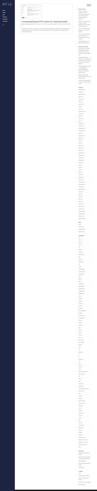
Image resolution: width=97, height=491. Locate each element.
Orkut (79, 473)
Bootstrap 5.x (81, 261)
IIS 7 (79, 356)
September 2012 (81, 135)
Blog (4, 14)
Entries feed (80, 226)
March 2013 (80, 133)
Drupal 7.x (80, 300)
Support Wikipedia (82, 461)
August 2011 (81, 162)
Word (79, 447)
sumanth (80, 80)
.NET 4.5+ (45, 24)
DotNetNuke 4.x (81, 286)
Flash (79, 347)
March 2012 (80, 145)
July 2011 (80, 165)
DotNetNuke (81, 283)
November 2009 (81, 213)
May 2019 (80, 121)
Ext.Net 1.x (80, 322)
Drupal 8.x (80, 303)
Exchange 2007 (81, 315)
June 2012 (80, 140)
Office (79, 369)
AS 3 (79, 247)
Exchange (80, 313)
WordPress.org (81, 231)
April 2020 (80, 116)
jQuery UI (80, 366)
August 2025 (81, 91)
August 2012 (81, 138)
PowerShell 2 (59, 24)
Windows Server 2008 (82, 442)
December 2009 (81, 211)
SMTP (79, 393)
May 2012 (80, 143)
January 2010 (81, 208)
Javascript (80, 359)
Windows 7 (80, 435)
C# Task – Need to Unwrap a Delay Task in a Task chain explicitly (84, 30)
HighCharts (80, 352)
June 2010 (80, 196)
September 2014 (81, 128)
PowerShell (53, 24)
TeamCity (64, 24)
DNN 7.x (80, 281)
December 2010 (81, 182)
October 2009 (81, 216)
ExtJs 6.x (80, 335)
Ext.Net (79, 320)
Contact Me (5, 21)
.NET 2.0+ (36, 24)
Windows (80, 432)
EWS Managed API (82, 310)
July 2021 (80, 106)
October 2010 (81, 186)
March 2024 (80, 96)
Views (79, 420)
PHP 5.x (79, 378)
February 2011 (81, 177)
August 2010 (81, 191)
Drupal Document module (83, 475)
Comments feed (81, 229)
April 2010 (80, 201)
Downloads (5, 19)
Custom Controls (81, 271)
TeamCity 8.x (81, 413)
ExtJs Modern (81, 342)
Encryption (80, 308)
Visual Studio (81, 425)
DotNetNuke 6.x (81, 291)
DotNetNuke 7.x (81, 293)
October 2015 (81, 123)
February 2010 (81, 206)
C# (50, 24)
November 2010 (81, 184)
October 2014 (81, 126)
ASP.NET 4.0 (80, 252)
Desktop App (81, 274)
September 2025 (81, 89)
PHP (79, 376)
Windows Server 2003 (82, 439)
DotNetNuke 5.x (81, 288)
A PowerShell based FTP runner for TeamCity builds (44, 21)
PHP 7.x (79, 381)
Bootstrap (80, 259)
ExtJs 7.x (80, 337)
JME (79, 361)
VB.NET (80, 417)
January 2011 (81, 179)
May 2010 (80, 199)
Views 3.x (80, 422)
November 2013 (81, 130)
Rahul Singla (25, 24)
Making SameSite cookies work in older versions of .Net (84, 76)
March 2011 (80, 174)
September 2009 (81, 218)
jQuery (79, 364)
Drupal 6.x (80, 298)
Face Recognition (81, 484)
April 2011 (80, 172)
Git (79, 349)
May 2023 (80, 101)
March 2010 (80, 204)
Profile (4, 12)
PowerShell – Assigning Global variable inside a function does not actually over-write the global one (84, 51)
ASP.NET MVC (81, 254)
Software (80, 395)
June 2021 (80, 108)
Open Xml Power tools (83, 371)
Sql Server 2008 (81, 403)
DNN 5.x (80, 276)
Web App (80, 430)
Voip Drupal (80, 427)
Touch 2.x (80, 415)
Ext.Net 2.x (80, 325)
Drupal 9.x (80, 305)
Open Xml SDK (81, 374)
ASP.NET (80, 249)
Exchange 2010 (81, 317)
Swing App (80, 405)
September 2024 (81, 94)
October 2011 (81, 157)
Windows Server (81, 437)
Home (4, 10)
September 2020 (81, 111)
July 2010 (80, 194)
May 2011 (80, 169)
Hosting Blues (81, 467)
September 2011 (81, 160)
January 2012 (81, 150)
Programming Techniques (83, 388)
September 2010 (81, 189)
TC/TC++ (80, 408)
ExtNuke (80, 344)
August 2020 (81, 113)
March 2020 (80, 118)
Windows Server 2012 (82, 444)
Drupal (79, 296)
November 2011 (81, 155)
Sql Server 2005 (81, 400)
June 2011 (80, 167)
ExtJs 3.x (80, 330)
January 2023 (81, 104)
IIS (78, 354)
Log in (79, 224)
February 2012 (81, 147)
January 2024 (81, 99)
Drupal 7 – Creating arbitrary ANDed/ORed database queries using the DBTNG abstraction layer (84, 69)
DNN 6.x (80, 279)
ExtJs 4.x (80, 332)
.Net (79, 237)
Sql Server (80, 398)
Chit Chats (5, 16)
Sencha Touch (81, 391)
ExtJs (79, 327)
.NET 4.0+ (41, 24)
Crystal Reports (81, 269)
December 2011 (81, 152)
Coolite (79, 266)
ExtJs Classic (81, 339)
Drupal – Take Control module (84, 482)
